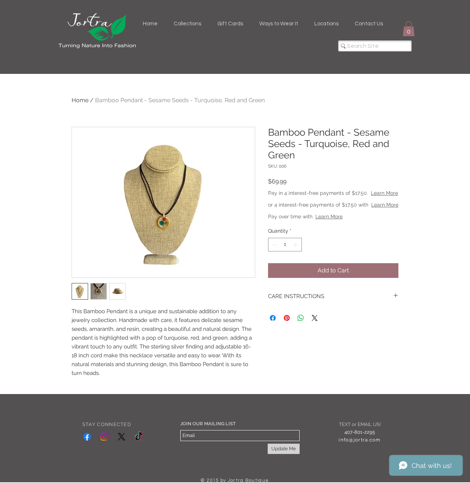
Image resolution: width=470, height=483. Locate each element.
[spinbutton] (285, 244)
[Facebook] (87, 437)
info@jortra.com (359, 440)
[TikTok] (139, 437)
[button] (408, 28)
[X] (121, 437)
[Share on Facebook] (272, 318)
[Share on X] (314, 318)
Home (80, 100)
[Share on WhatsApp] (300, 318)
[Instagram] (104, 437)
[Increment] (296, 244)
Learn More (384, 193)
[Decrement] (273, 244)
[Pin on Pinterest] (286, 318)
